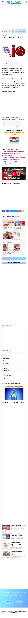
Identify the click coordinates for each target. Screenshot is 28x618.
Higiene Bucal (6, 378)
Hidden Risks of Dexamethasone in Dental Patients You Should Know (18, 229)
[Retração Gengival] (14, 139)
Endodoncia (6, 365)
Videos (4, 356)
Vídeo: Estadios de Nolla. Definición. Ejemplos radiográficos (17, 544)
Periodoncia (6, 370)
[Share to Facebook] (5, 211)
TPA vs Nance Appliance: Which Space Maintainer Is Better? (17, 553)
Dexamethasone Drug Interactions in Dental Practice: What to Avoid (17, 535)
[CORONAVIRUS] (14, 393)
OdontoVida (14, 611)
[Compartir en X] (13, 211)
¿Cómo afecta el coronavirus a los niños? (14, 386)
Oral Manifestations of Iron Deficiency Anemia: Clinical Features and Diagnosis (8, 241)
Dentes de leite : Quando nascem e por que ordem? (8, 253)
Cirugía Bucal (6, 361)
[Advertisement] (14, 16)
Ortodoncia (6, 363)
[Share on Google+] (19, 211)
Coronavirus (6, 373)
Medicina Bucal (6, 358)
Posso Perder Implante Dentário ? (8, 228)
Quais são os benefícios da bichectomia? (19, 238)
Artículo (5, 368)
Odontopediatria (7, 375)
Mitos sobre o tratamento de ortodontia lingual (18, 251)
